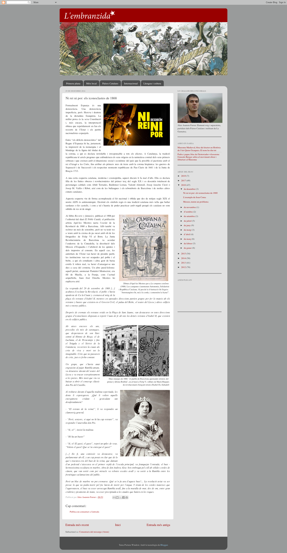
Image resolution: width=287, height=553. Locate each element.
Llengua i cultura (152, 83)
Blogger (164, 544)
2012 (183, 267)
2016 (183, 184)
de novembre (190, 207)
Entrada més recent (77, 525)
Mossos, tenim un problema (195, 201)
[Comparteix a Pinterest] (126, 497)
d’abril (187, 234)
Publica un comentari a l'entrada (84, 511)
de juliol (188, 220)
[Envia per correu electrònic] (114, 497)
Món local (91, 83)
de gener (188, 247)
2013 (183, 262)
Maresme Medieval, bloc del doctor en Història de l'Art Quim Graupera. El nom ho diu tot (199, 149)
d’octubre (188, 211)
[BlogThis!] (117, 497)
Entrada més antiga (158, 525)
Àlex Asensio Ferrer (86, 497)
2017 (183, 180)
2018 (183, 175)
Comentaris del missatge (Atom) (94, 531)
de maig (188, 229)
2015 (183, 253)
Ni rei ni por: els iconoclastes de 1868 (200, 192)
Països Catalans (110, 83)
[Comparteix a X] (120, 497)
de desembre (190, 188)
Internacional (131, 83)
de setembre (189, 216)
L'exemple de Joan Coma (194, 197)
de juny (187, 225)
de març (188, 238)
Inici (118, 525)
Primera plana (73, 83)
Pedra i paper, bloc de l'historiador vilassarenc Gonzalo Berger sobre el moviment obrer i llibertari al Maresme (198, 157)
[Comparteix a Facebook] (123, 497)
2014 (183, 258)
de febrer (188, 243)
